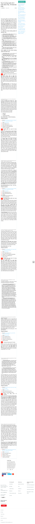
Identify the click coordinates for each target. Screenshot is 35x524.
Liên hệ (10, 495)
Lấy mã (4, 505)
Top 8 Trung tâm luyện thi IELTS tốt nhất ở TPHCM (21, 5)
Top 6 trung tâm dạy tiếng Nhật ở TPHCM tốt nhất (21, 12)
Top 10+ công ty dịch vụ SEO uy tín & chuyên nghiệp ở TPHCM (21, 32)
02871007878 (7, 335)
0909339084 (6, 251)
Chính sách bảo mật (12, 493)
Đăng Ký (2, 516)
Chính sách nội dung (30, 489)
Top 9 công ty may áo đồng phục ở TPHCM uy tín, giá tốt (21, 21)
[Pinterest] (12, 469)
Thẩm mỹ (19, 488)
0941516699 (6, 389)
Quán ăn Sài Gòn (21, 484)
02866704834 (7, 122)
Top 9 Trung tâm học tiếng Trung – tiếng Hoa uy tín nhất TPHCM (21, 8)
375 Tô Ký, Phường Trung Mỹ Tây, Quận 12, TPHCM (4, 486)
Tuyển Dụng (11, 488)
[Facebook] (8, 469)
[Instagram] (11, 469)
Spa (19, 486)
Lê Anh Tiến (9, 460)
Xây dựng (19, 493)
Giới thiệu (11, 484)
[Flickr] (9, 469)
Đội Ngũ (10, 486)
